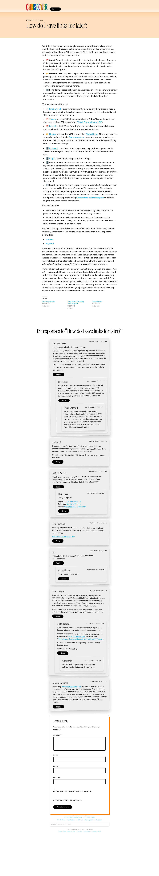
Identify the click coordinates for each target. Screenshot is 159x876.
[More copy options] (59, 9)
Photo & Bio (71, 831)
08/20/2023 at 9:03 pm (98, 471)
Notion (52, 134)
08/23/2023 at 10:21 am (98, 590)
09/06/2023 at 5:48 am (95, 570)
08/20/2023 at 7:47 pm (98, 441)
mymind (50, 243)
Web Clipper (92, 134)
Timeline (79, 831)
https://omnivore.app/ (76, 636)
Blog (64, 831)
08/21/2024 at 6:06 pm (98, 681)
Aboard (49, 239)
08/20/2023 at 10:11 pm (98, 523)
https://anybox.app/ (73, 501)
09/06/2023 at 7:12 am (92, 660)
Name (56, 755)
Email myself (55, 109)
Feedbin (53, 126)
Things (52, 119)
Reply (58, 374)
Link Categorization (48, 301)
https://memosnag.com (71, 686)
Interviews (87, 831)
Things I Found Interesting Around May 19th (75, 302)
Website (56, 777)
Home (60, 831)
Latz (54, 552)
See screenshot (76, 137)
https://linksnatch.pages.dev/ (63, 536)
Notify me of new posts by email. (67, 800)
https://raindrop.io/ (73, 504)
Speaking (94, 831)
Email (56, 766)
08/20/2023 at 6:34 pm (98, 342)
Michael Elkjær (64, 570)
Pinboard (53, 148)
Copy (53, 9)
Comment (58, 735)
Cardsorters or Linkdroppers (90, 197)
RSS (99, 831)
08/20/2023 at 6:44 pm (96, 381)
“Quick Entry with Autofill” (89, 122)
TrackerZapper (97, 301)
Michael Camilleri (59, 473)
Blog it (52, 158)
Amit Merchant (58, 524)
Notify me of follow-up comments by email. (72, 791)
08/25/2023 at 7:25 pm (95, 623)
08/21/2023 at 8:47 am (95, 493)
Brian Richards (58, 591)
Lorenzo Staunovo (60, 683)
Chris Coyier (63, 381)
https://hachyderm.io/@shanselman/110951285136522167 (80, 639)
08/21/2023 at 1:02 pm (98, 550)
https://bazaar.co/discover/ (75, 506)
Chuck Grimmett (59, 343)
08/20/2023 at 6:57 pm (94, 407)
